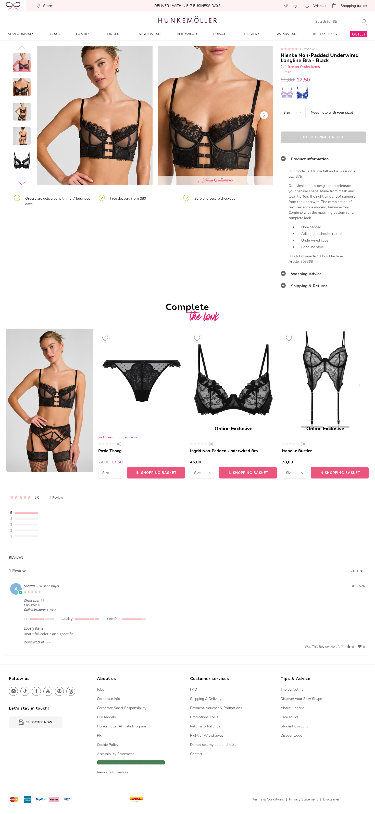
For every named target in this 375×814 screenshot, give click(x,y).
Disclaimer (331, 799)
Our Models (106, 717)
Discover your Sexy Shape (301, 698)
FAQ (193, 689)
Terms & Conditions (268, 799)
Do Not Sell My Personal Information (131, 762)
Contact (196, 753)
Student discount (294, 726)
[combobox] (353, 571)
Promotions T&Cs (204, 717)
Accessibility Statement (115, 753)
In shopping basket (323, 137)
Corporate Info (108, 698)
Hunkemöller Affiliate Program (121, 726)
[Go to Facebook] (36, 691)
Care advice (289, 717)
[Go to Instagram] (13, 691)
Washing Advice (306, 274)
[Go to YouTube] (47, 691)
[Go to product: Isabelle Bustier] (325, 404)
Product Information (310, 159)
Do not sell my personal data (213, 744)
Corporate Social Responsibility (121, 707)
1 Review (307, 49)
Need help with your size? (332, 112)
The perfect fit (292, 689)
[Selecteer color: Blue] (302, 92)
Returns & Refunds (205, 726)
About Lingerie (292, 707)
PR (99, 735)
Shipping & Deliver (205, 698)
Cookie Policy (107, 744)
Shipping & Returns (309, 286)
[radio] (25, 513)
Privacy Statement (303, 799)
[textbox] (365, 573)
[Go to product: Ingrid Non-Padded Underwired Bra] (233, 404)
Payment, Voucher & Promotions (216, 707)
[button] (348, 646)
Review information (112, 772)
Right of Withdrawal (206, 735)
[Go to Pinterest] (59, 691)
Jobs (100, 689)
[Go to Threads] (70, 691)
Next (264, 115)
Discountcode (291, 735)
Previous (46, 115)
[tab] (323, 159)
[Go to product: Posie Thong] (142, 404)
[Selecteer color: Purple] (287, 92)
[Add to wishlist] (105, 338)
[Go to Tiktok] (24, 691)
